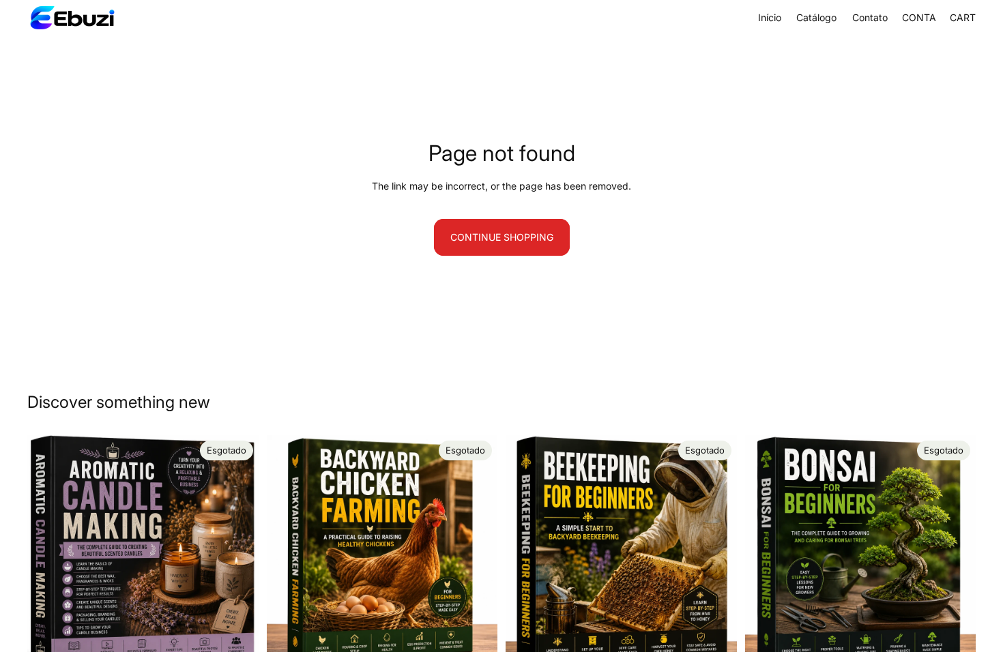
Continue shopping (501, 237)
